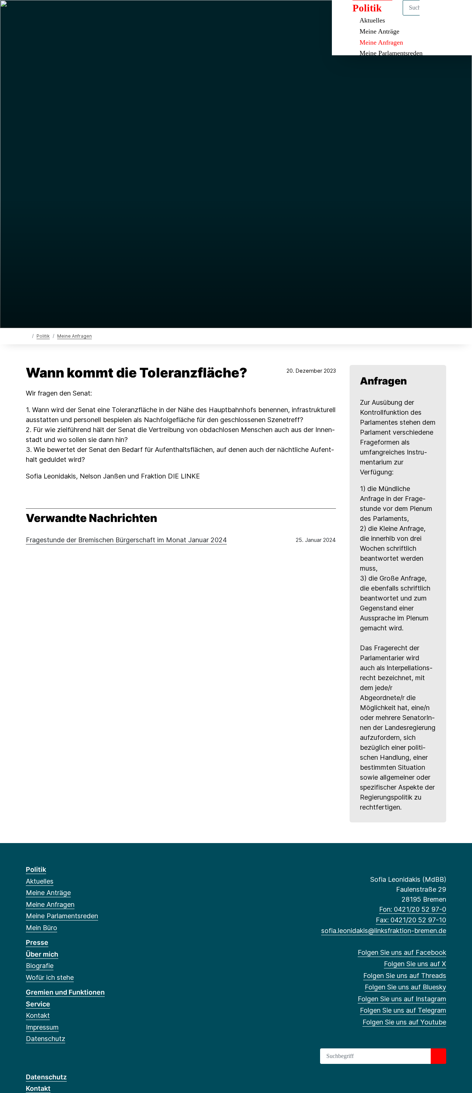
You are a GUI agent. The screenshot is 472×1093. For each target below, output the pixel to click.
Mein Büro (41, 928)
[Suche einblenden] (435, 15)
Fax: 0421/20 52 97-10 (411, 920)
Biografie (39, 966)
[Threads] (54, 15)
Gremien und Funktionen (65, 992)
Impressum (42, 1027)
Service (38, 1004)
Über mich (42, 954)
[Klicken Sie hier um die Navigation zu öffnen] (457, 15)
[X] (42, 15)
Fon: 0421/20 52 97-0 (412, 909)
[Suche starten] (438, 1056)
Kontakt (38, 1015)
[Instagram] (78, 15)
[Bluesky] (66, 15)
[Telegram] (90, 15)
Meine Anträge (379, 31)
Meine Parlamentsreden (391, 53)
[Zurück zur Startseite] (27, 335)
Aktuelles (39, 881)
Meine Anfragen (381, 42)
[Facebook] (30, 15)
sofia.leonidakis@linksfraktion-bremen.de (383, 930)
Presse (37, 942)
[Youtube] (102, 15)
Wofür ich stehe (50, 977)
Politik (43, 336)
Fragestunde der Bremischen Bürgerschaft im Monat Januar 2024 (126, 540)
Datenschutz (45, 1038)
